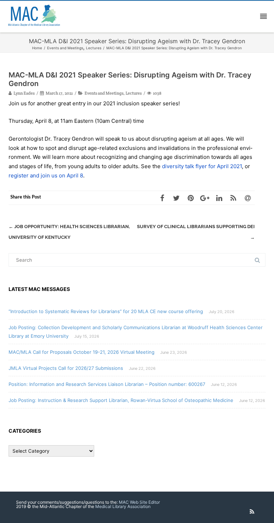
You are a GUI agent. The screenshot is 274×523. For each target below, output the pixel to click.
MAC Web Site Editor (139, 502)
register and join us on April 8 (46, 175)
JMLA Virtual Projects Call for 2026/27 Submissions (66, 368)
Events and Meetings (104, 93)
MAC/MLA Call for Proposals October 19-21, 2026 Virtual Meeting (81, 352)
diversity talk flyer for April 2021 (202, 166)
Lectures (134, 93)
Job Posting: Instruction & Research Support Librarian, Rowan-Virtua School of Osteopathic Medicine (121, 400)
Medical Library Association (123, 506)
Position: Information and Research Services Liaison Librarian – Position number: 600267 (107, 384)
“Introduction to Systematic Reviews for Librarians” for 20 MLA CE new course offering (106, 311)
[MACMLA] (36, 16)
